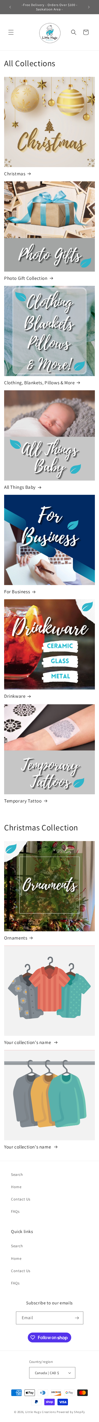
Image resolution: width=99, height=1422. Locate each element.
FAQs (15, 1211)
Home (16, 1186)
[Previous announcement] (10, 7)
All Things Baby (20, 487)
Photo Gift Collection (26, 278)
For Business (17, 592)
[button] (11, 32)
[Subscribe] (77, 1318)
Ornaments (15, 938)
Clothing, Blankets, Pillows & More (39, 383)
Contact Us (21, 1199)
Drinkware (14, 696)
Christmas (14, 174)
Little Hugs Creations (40, 1412)
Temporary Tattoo (23, 801)
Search (17, 1174)
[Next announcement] (89, 7)
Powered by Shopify (71, 1412)
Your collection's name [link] (28, 1042)
